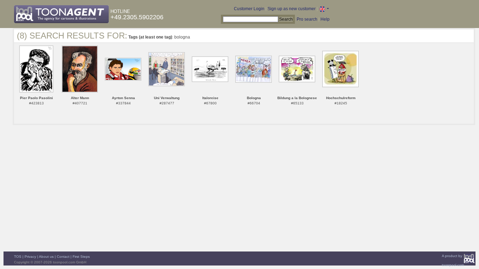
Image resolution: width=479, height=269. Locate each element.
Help (325, 19)
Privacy (30, 256)
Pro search (307, 19)
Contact (63, 256)
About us (46, 256)
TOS (17, 256)
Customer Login (249, 8)
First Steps (81, 256)
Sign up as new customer (292, 8)
